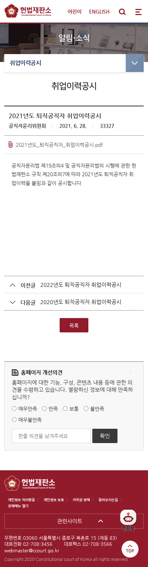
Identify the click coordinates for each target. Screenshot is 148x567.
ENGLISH (99, 11)
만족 (53, 408)
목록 (74, 325)
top (130, 549)
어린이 (75, 11)
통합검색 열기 (122, 11)
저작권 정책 (81, 500)
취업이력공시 (25, 62)
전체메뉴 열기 (138, 11)
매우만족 (27, 408)
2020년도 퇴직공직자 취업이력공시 (80, 302)
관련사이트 (69, 521)
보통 (74, 408)
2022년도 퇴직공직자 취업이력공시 (80, 285)
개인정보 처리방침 (21, 500)
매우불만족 (30, 420)
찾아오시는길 (108, 500)
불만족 (97, 408)
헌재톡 (130, 523)
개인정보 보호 (53, 500)
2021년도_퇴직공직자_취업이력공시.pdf (59, 145)
